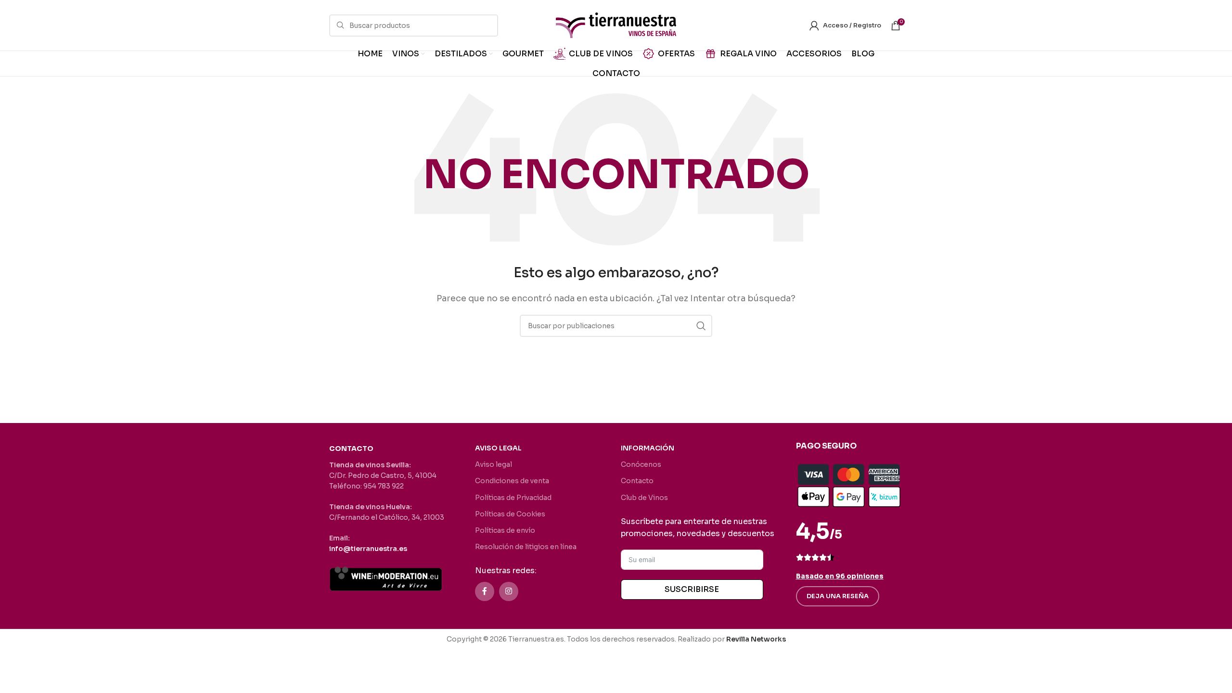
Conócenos (641, 464)
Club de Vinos (644, 497)
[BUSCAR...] (701, 326)
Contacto (637, 480)
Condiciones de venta (512, 480)
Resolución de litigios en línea (526, 546)
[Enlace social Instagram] (508, 591)
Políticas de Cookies (510, 514)
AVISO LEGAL (498, 448)
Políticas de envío (505, 530)
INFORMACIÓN (647, 448)
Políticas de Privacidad (513, 497)
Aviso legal (493, 464)
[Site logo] (616, 25)
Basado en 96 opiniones (840, 576)
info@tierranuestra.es (368, 548)
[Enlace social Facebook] (484, 591)
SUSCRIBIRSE (692, 589)
